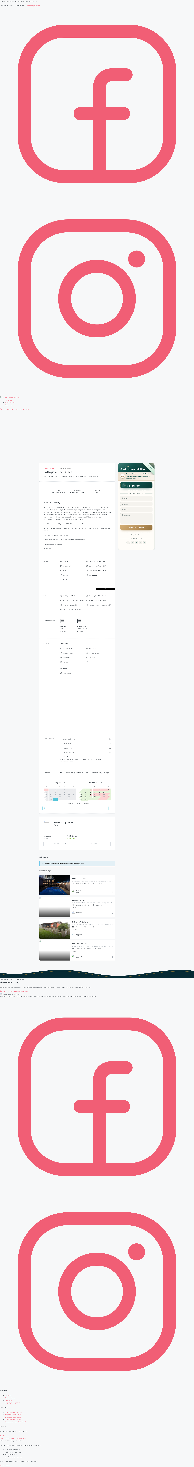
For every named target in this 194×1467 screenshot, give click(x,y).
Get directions (4, 1436)
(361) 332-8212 (5, 1438)
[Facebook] (97, 200)
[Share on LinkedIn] (144, 542)
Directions (8, 1400)
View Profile (94, 844)
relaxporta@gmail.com (32, 6)
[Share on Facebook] (128, 542)
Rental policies (10, 1398)
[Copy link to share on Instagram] (132, 542)
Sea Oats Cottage (79, 944)
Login (27, 409)
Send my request (136, 527)
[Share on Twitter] (136, 542)
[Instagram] (97, 395)
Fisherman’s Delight (80, 922)
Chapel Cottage (78, 900)
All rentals (8, 1395)
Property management (12, 1403)
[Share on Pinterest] (140, 542)
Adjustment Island (79, 878)
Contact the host (60, 844)
